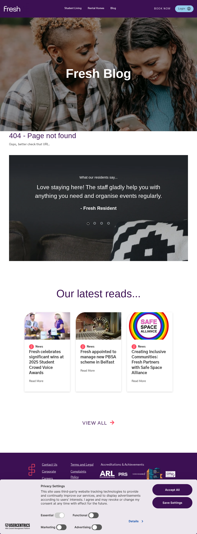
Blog (113, 8)
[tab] (88, 223)
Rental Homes (96, 8)
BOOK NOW (162, 8)
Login (186, 8)
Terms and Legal (82, 464)
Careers (47, 478)
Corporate (49, 471)
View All (95, 423)
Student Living (73, 8)
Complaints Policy (82, 474)
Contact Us (49, 464)
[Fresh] (16, 9)
